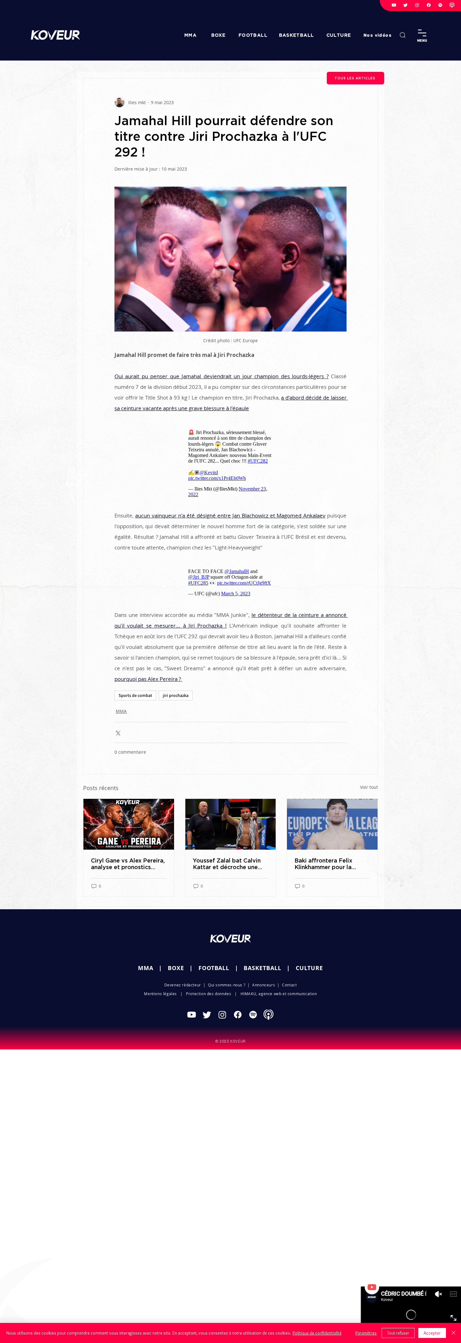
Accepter (432, 1333)
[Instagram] (417, 5)
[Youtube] (393, 5)
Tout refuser (398, 1333)
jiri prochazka (175, 695)
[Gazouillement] (405, 5)
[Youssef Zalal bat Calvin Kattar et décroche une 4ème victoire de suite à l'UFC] (230, 824)
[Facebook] (428, 5)
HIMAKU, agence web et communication (279, 993)
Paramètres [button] (366, 1333)
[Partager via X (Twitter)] (117, 732)
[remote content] (230, 463)
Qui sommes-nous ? (226, 984)
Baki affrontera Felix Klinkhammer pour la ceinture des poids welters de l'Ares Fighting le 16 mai (332, 863)
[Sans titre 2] (451, 5)
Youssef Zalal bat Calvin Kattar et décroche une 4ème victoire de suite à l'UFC (227, 863)
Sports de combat (135, 695)
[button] (378, 35)
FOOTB (209, 968)
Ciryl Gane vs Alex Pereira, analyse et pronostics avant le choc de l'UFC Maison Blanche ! (128, 863)
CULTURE (309, 968)
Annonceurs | (267, 984)
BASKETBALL (262, 968)
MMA (121, 711)
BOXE (176, 968)
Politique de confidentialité (317, 1333)
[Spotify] (440, 5)
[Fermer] (453, 1333)
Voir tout (369, 787)
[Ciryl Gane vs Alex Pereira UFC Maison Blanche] (128, 824)
